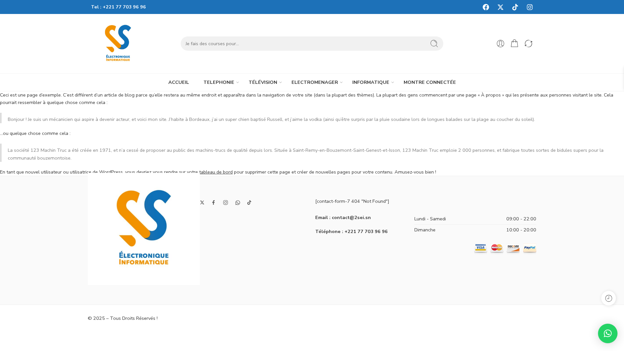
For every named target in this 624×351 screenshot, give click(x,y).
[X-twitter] (500, 7)
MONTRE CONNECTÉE (430, 82)
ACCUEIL (178, 82)
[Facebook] (485, 7)
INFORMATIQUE (370, 82)
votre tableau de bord (210, 172)
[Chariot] (514, 43)
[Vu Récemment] (608, 298)
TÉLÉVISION (263, 82)
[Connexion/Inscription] (500, 43)
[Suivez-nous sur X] (202, 202)
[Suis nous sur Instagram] (225, 202)
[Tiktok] (515, 7)
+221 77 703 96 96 (124, 7)
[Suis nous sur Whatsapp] (237, 202)
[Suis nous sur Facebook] (213, 202)
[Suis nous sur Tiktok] (249, 202)
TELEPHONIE (218, 82)
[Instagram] (529, 7)
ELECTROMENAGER (315, 82)
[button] (608, 333)
